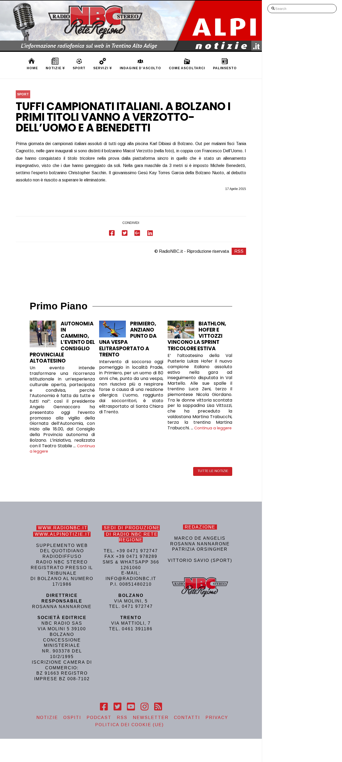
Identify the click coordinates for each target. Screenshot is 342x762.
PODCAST (99, 717)
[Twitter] (117, 706)
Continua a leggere (213, 428)
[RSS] (158, 706)
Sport (23, 94)
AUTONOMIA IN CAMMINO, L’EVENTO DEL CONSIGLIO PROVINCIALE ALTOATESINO (62, 342)
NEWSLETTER (151, 717)
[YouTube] (131, 706)
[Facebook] (104, 706)
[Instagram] (144, 706)
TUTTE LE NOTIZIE (212, 471)
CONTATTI (187, 717)
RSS (238, 251)
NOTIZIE (47, 717)
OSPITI (72, 717)
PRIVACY (216, 717)
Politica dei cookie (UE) (129, 724)
